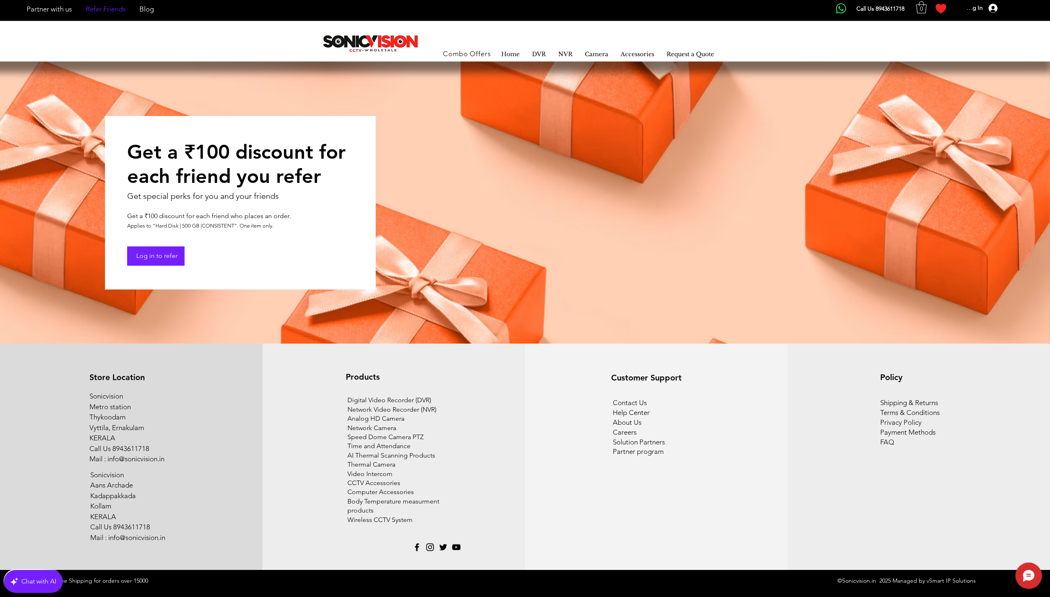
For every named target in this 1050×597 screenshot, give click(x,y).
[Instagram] (430, 547)
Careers (625, 432)
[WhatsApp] (841, 8)
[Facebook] (417, 547)
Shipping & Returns (909, 403)
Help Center (631, 412)
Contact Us (630, 403)
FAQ (887, 442)
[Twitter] (443, 547)
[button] (921, 7)
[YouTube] (456, 547)
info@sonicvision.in (135, 459)
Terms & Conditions (910, 412)
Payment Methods (908, 432)
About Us (627, 422)
